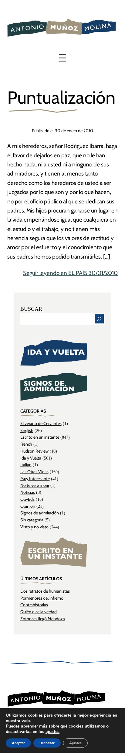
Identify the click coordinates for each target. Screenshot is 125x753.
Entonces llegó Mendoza (42, 618)
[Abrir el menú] (62, 58)
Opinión (27, 506)
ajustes (52, 732)
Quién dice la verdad (38, 611)
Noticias (27, 492)
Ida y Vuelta (30, 458)
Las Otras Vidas (34, 471)
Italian (26, 464)
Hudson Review (34, 451)
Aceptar (18, 743)
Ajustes (75, 743)
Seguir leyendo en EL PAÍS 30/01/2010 (70, 272)
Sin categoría (31, 520)
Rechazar (47, 743)
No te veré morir (34, 485)
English (26, 430)
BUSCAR (31, 309)
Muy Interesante (35, 478)
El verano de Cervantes (41, 423)
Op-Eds (27, 499)
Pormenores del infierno (41, 598)
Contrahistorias (34, 604)
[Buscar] (99, 318)
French (26, 444)
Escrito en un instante (39, 437)
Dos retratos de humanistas (45, 591)
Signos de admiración (39, 513)
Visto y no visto (34, 527)
